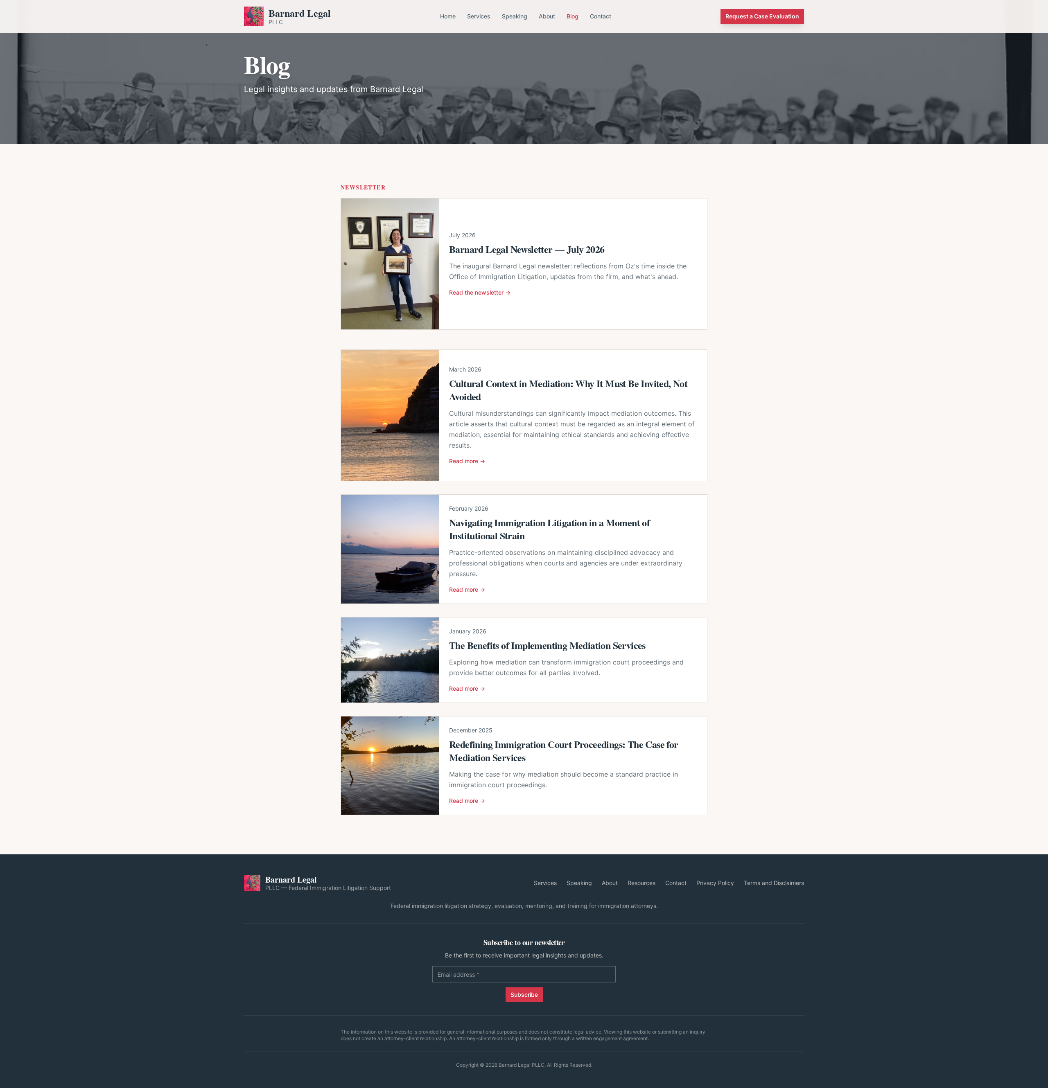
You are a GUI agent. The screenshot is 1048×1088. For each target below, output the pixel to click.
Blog (572, 16)
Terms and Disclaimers (774, 882)
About (547, 16)
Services (478, 16)
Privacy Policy (715, 882)
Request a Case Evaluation (762, 16)
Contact (600, 16)
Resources (641, 882)
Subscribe (524, 994)
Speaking (514, 16)
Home (448, 16)
